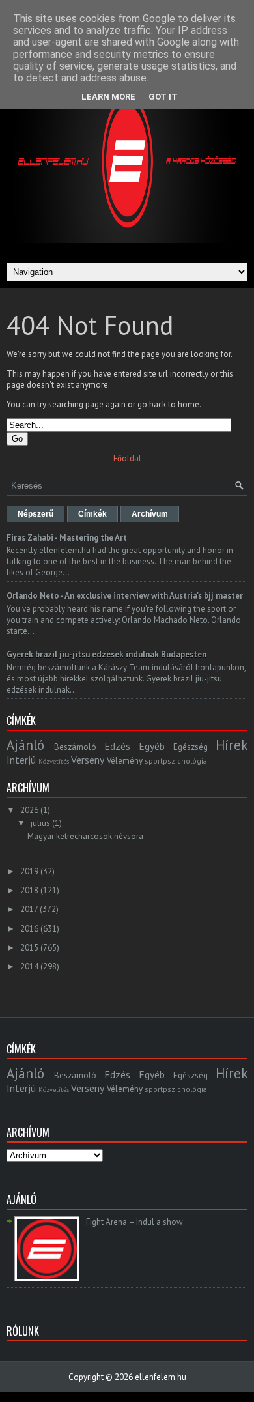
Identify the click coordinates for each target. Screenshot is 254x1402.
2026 (29, 810)
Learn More (108, 97)
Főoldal (127, 458)
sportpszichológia (176, 760)
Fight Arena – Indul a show (134, 1221)
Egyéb (152, 745)
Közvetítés (53, 760)
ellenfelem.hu (160, 1376)
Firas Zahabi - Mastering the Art (67, 537)
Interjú (21, 759)
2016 (29, 928)
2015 (29, 947)
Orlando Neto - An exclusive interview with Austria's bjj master (125, 595)
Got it (163, 97)
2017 (29, 909)
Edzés (117, 745)
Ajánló (25, 745)
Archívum (150, 514)
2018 (29, 890)
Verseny (87, 759)
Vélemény (125, 760)
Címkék (92, 514)
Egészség (190, 746)
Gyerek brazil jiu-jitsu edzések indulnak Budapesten (106, 654)
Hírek (231, 745)
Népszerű (35, 514)
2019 (29, 871)
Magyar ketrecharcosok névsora (85, 836)
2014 (29, 966)
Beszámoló (75, 746)
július (40, 823)
